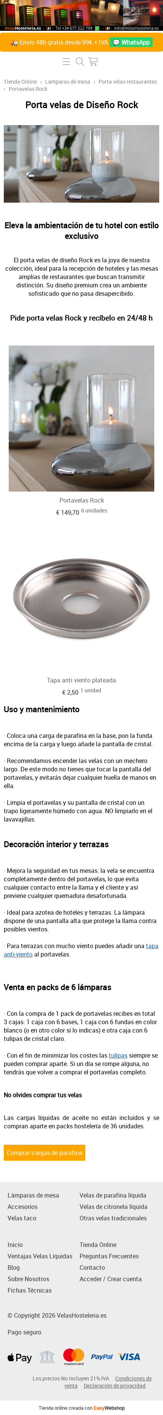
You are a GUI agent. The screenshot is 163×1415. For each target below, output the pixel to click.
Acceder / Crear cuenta (111, 1279)
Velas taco (22, 1218)
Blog (14, 1267)
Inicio (15, 1245)
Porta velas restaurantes (128, 81)
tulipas (118, 1055)
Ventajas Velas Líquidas (40, 1256)
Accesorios (23, 1206)
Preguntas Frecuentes (109, 1256)
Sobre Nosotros (28, 1279)
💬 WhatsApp (131, 42)
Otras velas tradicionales (113, 1218)
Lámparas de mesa (67, 81)
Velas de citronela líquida (113, 1206)
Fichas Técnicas (30, 1290)
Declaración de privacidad (115, 1385)
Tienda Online (20, 81)
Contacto (92, 1267)
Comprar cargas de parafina (44, 1152)
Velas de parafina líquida (113, 1195)
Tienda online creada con (82, 1407)
